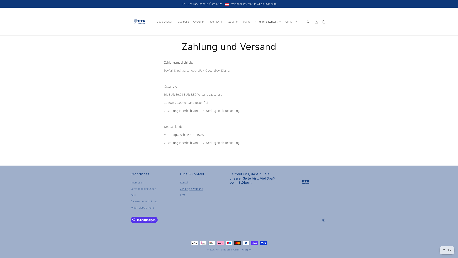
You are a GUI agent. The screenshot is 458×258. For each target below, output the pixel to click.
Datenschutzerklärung (144, 201)
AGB (133, 195)
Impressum (137, 182)
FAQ (182, 195)
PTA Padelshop (223, 249)
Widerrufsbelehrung (143, 207)
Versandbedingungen (143, 188)
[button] (249, 21)
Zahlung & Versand (191, 188)
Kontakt (184, 182)
